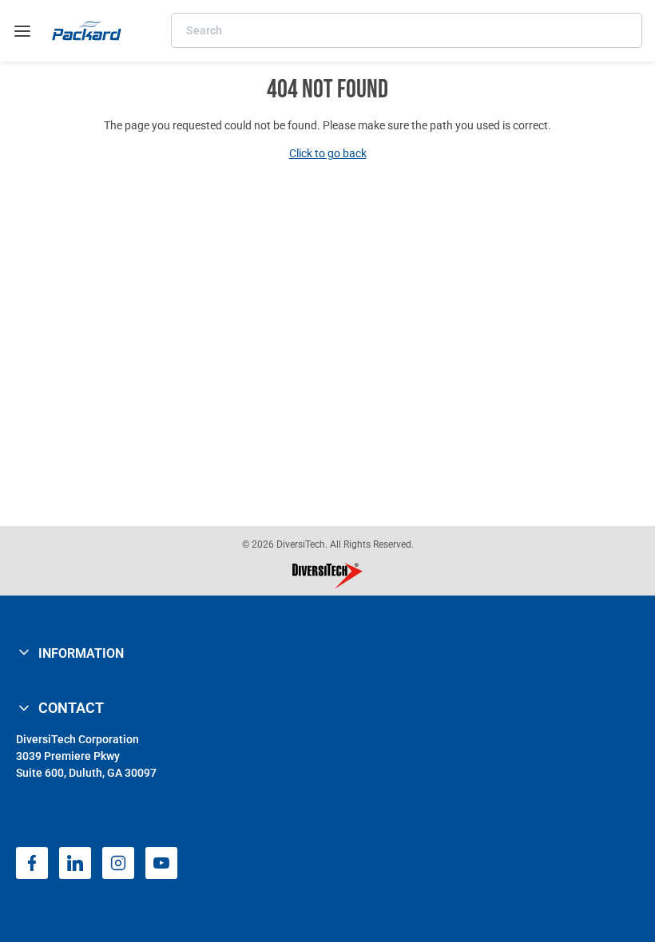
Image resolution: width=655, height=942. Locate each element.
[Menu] (22, 31)
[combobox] (406, 30)
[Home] (87, 31)
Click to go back (328, 153)
